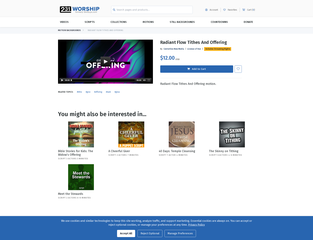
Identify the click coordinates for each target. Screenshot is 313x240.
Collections (119, 21)
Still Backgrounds (182, 21)
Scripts (90, 21)
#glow (117, 92)
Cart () (250, 9)
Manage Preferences (180, 233)
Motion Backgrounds (69, 30)
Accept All (126, 233)
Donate (248, 21)
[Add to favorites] (238, 69)
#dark (108, 92)
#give (88, 92)
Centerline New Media (174, 49)
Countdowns (219, 21)
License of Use (194, 49)
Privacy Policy (196, 224)
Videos (64, 21)
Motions (148, 21)
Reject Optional (150, 233)
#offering (98, 92)
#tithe (79, 92)
